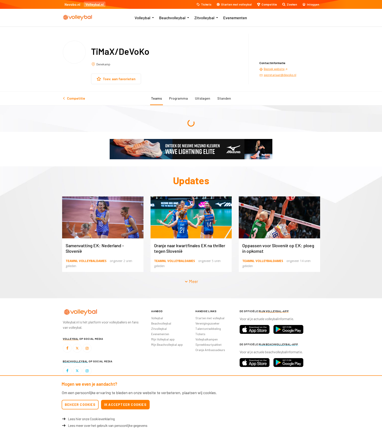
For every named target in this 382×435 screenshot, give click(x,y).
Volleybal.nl (95, 4)
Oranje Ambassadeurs (210, 350)
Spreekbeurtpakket (208, 344)
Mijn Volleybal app (163, 339)
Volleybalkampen (206, 339)
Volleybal (142, 17)
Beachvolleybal (172, 17)
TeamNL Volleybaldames (86, 261)
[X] (77, 348)
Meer (193, 281)
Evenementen (235, 17)
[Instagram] (87, 348)
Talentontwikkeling (208, 329)
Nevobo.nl (72, 4)
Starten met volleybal (209, 318)
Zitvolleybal (204, 17)
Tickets (200, 334)
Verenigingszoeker (207, 323)
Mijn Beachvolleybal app (167, 344)
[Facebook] (67, 348)
